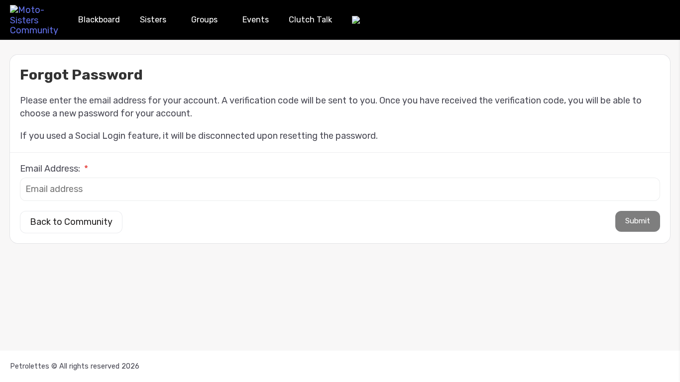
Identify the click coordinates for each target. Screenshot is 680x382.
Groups (204, 19)
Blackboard (99, 19)
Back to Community (71, 221)
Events (255, 19)
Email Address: (54, 168)
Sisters (153, 19)
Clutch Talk (310, 19)
